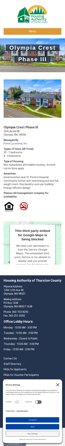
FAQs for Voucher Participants (21, 374)
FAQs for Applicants (15, 369)
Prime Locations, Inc (15, 143)
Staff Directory (12, 363)
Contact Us (10, 358)
